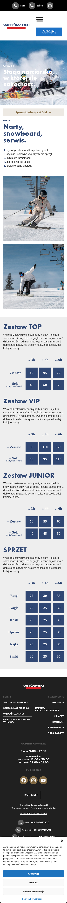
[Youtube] (43, 780)
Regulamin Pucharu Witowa (16, 720)
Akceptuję (33, 873)
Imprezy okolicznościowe (47, 709)
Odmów (33, 882)
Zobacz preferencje (33, 891)
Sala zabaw (56, 733)
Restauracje (56, 727)
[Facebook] (24, 780)
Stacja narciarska (15, 702)
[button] (62, 840)
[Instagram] (33, 780)
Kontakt (58, 721)
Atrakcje (58, 702)
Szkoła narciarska (16, 708)
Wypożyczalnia (13, 713)
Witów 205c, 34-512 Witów (33, 813)
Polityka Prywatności (32, 899)
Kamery (59, 716)
